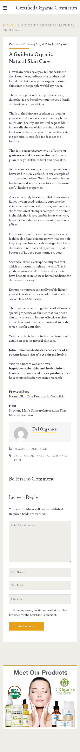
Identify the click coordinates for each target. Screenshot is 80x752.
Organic (60, 455)
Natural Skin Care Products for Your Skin (36, 396)
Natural (43, 455)
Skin (17, 460)
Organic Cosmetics (30, 449)
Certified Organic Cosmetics (46, 8)
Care (18, 455)
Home (8, 25)
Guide (29, 455)
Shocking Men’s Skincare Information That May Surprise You (37, 413)
